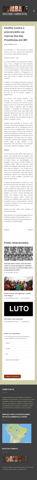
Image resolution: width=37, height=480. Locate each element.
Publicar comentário (12, 376)
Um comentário (25, 298)
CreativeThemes (7, 478)
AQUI (24, 469)
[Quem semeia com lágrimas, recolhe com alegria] (18, 283)
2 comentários (25, 321)
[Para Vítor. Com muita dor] (18, 309)
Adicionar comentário (12, 360)
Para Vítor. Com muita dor (13, 319)
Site (6, 354)
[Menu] (34, 11)
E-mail (7, 348)
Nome (7, 343)
